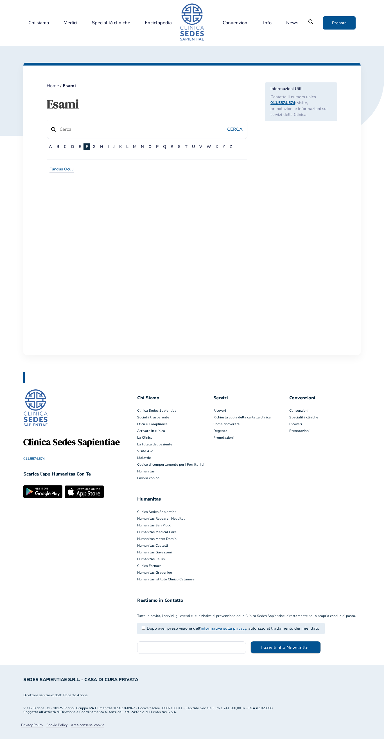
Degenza (220, 431)
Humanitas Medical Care (157, 532)
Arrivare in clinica (151, 431)
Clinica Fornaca (149, 566)
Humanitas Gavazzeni (154, 552)
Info (267, 23)
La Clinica (145, 437)
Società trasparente (153, 417)
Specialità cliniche (111, 23)
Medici (70, 23)
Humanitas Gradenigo (154, 572)
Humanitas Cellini (151, 559)
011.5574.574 (282, 102)
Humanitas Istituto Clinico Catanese (166, 579)
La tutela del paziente (154, 444)
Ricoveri (219, 410)
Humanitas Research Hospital (161, 518)
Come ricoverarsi (226, 424)
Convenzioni (236, 23)
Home (53, 86)
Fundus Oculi (61, 169)
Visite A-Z (145, 451)
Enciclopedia (158, 23)
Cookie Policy (56, 725)
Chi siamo (38, 23)
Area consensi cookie (87, 725)
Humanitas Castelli (152, 545)
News (292, 23)
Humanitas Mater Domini (157, 539)
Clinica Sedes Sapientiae (157, 410)
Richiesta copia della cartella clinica (242, 417)
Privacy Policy (32, 725)
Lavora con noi (148, 478)
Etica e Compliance (152, 424)
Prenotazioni (223, 437)
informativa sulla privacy (223, 628)
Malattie (144, 458)
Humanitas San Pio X (154, 525)
